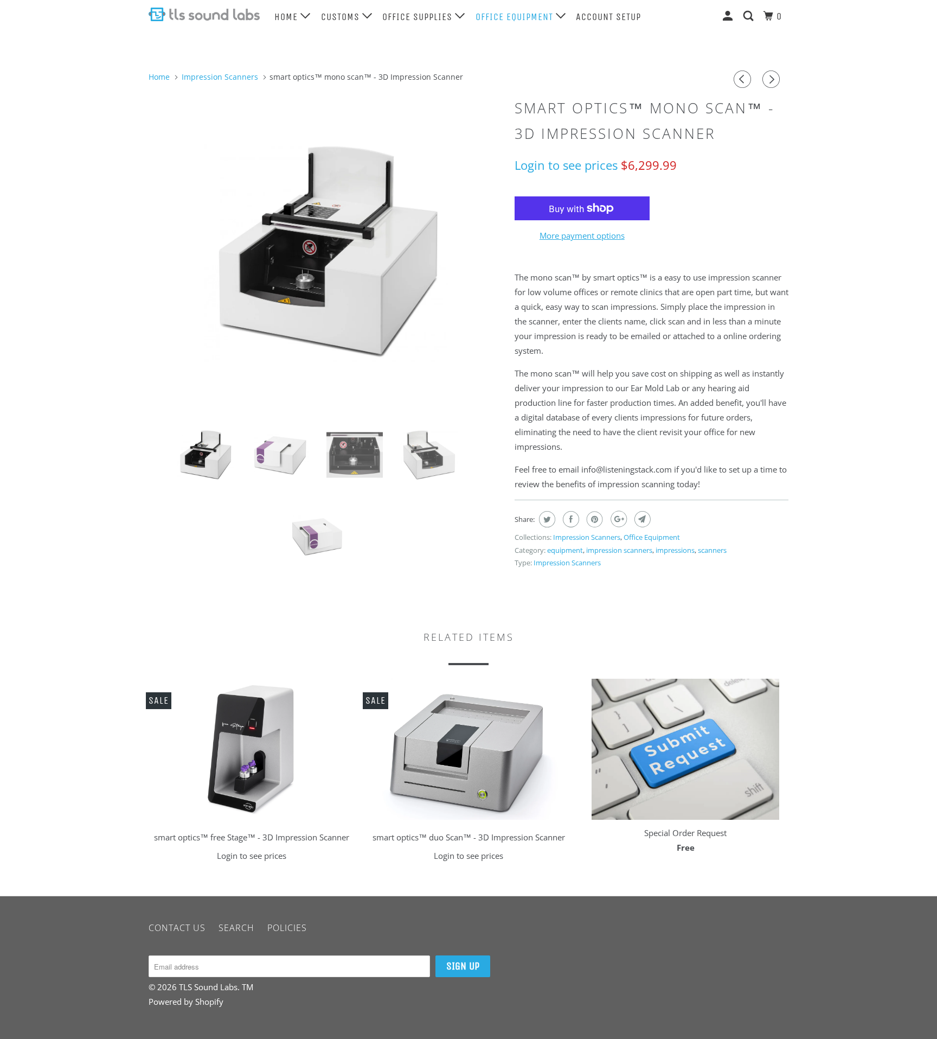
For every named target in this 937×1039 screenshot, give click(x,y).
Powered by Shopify (186, 1001)
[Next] (772, 79)
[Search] (749, 15)
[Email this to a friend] (641, 519)
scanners (712, 550)
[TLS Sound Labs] (204, 14)
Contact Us (177, 928)
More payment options (582, 235)
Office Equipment (516, 17)
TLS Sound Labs (208, 986)
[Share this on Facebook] (569, 519)
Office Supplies (418, 17)
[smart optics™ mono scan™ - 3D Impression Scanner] (326, 251)
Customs (341, 17)
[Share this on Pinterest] (593, 519)
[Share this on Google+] (617, 519)
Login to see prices (566, 165)
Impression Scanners (586, 537)
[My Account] (729, 15)
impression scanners (619, 550)
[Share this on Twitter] (545, 519)
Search (236, 928)
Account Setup (608, 17)
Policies (287, 928)
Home (287, 17)
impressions (675, 550)
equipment (565, 550)
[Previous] (744, 79)
